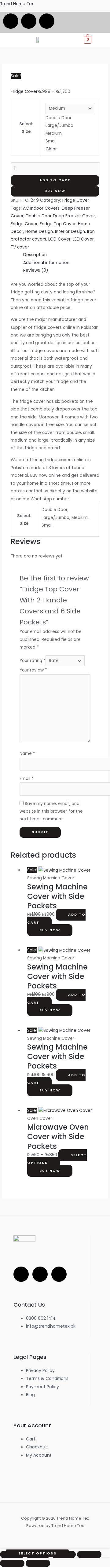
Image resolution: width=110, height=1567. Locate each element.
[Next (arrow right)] (38, 1563)
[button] (104, 39)
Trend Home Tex (17, 4)
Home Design (39, 231)
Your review (33, 670)
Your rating (33, 661)
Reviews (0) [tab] (35, 270)
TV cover (20, 247)
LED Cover (83, 239)
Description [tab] (35, 255)
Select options (57, 1159)
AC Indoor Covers (41, 208)
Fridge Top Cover (58, 224)
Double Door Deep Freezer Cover (60, 216)
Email (27, 779)
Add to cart (55, 180)
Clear (51, 149)
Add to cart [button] (56, 918)
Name (27, 753)
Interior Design (70, 231)
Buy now (55, 191)
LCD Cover (59, 239)
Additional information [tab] (46, 263)
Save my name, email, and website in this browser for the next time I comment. (51, 811)
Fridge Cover (24, 91)
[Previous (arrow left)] (12, 1563)
